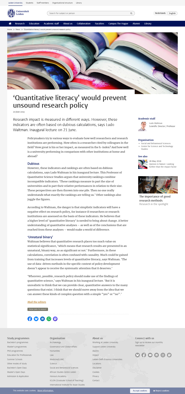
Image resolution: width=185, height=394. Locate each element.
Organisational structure (62, 3)
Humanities (55, 351)
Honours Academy (58, 376)
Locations (96, 363)
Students (29, 3)
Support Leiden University (103, 346)
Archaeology (55, 342)
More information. (45, 390)
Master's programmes (17, 346)
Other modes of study (17, 363)
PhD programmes (15, 351)
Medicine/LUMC (57, 359)
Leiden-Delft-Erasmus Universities (107, 359)
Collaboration (83, 23)
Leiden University (15, 3)
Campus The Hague (118, 23)
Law (52, 355)
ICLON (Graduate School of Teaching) (67, 380)
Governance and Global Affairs (63, 346)
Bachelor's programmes (17, 342)
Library (79, 3)
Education (34, 23)
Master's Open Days (16, 372)
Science (53, 363)
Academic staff (51, 23)
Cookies (95, 372)
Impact (95, 355)
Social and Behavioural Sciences (156, 143)
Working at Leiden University (105, 342)
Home (9, 29)
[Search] (131, 13)
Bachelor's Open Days (17, 367)
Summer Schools (14, 359)
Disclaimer (97, 367)
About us (67, 23)
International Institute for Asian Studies (67, 384)
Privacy (95, 376)
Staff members (43, 3)
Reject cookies (162, 390)
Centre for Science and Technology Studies (157, 147)
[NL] (160, 13)
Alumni (136, 23)
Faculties (99, 23)
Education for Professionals (19, 355)
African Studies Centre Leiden (63, 372)
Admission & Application (18, 376)
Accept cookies (140, 390)
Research (20, 23)
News (18, 29)
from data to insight (38, 309)
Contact (95, 380)
